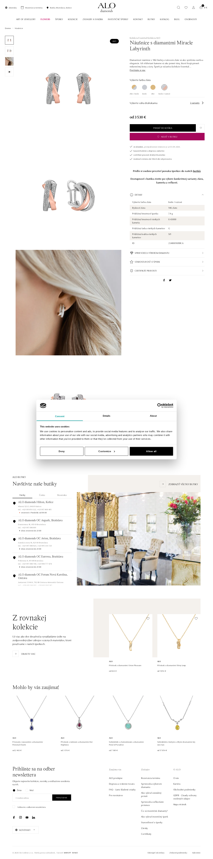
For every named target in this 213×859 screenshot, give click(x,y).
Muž (32, 790)
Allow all (151, 451)
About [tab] (153, 415)
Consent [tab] (59, 416)
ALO (114, 41)
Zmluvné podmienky (178, 852)
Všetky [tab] (22, 494)
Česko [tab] (42, 494)
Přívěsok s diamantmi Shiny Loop (171, 665)
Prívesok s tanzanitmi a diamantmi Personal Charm (27, 743)
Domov (8, 28)
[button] (137, 70)
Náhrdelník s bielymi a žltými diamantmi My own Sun (176, 743)
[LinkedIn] (33, 817)
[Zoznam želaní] (186, 7)
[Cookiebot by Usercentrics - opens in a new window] (159, 405)
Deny (62, 451)
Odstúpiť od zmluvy (156, 852)
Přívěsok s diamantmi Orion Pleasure (125, 665)
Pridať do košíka (162, 127)
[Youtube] (27, 817)
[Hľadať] (178, 7)
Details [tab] (106, 415)
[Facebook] (13, 817)
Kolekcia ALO (154, 37)
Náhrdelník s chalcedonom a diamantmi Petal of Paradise (126, 743)
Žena (19, 790)
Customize (104, 451)
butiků (197, 171)
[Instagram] (20, 817)
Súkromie (196, 852)
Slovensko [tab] (62, 494)
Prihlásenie (61, 797)
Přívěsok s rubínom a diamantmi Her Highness (77, 743)
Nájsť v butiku (169, 136)
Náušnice (19, 28)
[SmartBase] (70, 852)
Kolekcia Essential (138, 37)
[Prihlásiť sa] (193, 7)
